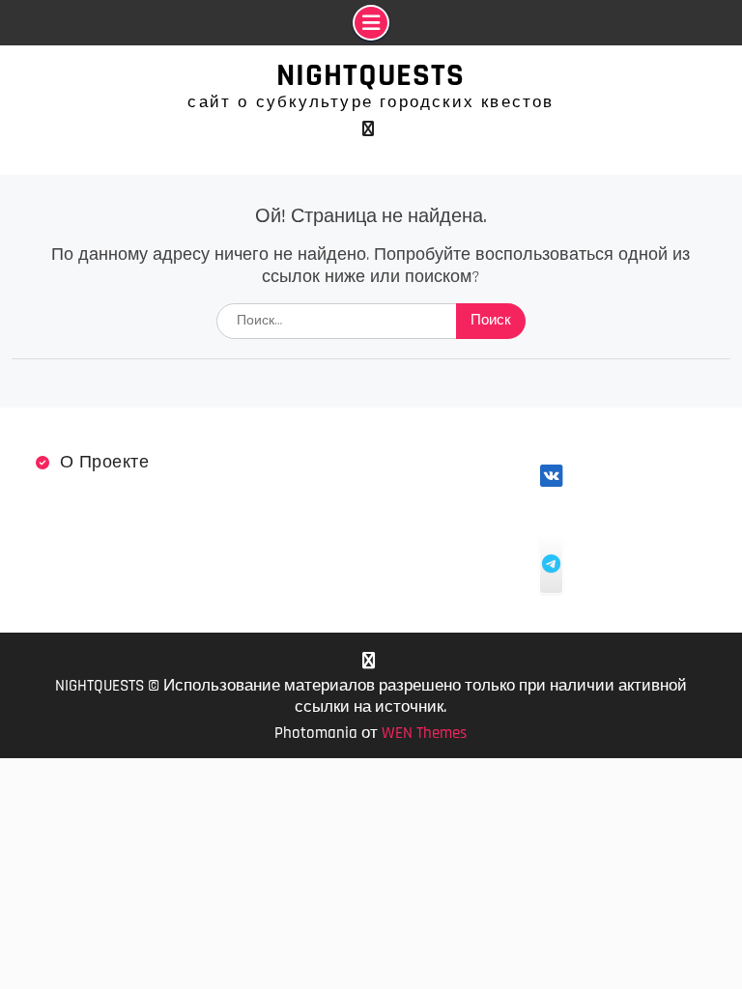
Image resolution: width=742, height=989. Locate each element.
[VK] (369, 129)
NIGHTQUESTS (370, 75)
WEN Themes (424, 733)
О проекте (105, 462)
